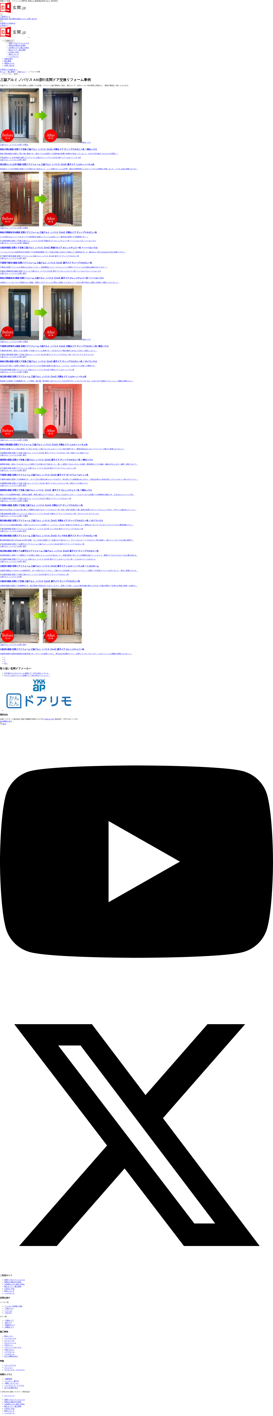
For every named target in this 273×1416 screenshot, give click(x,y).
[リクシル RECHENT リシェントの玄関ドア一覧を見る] (27, 675)
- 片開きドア (9, 1320)
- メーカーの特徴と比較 (13, 1306)
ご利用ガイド (5, 16)
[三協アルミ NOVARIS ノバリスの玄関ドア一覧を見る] (27, 673)
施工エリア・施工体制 (17, 50)
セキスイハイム (10, 1343)
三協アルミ (21, 72)
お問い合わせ (32, 19)
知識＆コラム (21, 19)
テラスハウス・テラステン (14, 1370)
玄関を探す (4, 19)
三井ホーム (8, 1345)
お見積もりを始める (7, 23)
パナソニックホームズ (12, 1347)
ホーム (2, 72)
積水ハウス (8, 1336)
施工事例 (12, 19)
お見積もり (4, 25)
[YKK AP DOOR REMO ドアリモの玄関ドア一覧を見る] (39, 710)
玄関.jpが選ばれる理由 (17, 45)
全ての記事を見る (11, 1388)
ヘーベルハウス (10, 1338)
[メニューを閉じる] (29, 37)
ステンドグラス (10, 1365)
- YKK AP (8, 1313)
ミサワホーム (9, 1352)
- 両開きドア (9, 1327)
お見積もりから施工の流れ (19, 48)
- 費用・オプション (11, 1383)
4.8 (4, 724)
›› (1, 21)
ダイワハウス (9, 1341)
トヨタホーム (9, 1354)
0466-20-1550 (49, 719)
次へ (6, 663)
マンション (8, 1368)
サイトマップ (9, 1396)
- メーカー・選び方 (11, 1381)
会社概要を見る (6, 721)
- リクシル (8, 1311)
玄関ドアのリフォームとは (19, 43)
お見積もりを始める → (8, 69)
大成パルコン (9, 1350)
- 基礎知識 (8, 1379)
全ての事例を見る (11, 1356)
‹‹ (1, 14)
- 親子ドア (8, 1323)
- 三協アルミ (9, 1308)
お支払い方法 (14, 52)
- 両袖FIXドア (9, 1325)
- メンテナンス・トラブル (14, 1385)
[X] (136, 1271)
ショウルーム (14, 56)
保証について (14, 54)
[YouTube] (136, 997)
